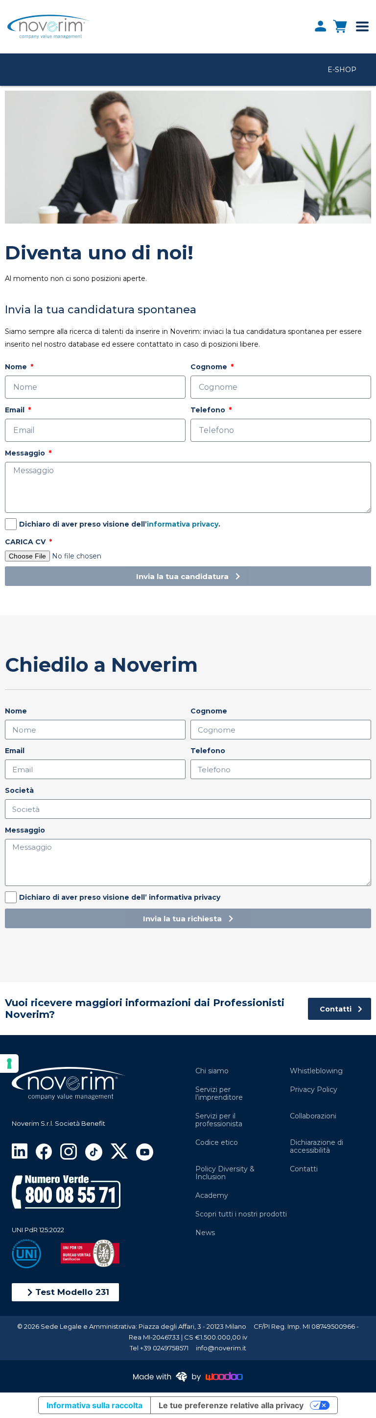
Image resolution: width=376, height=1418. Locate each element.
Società (19, 790)
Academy (211, 1195)
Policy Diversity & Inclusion (225, 1173)
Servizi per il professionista (218, 1120)
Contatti (304, 1169)
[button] (65, 1292)
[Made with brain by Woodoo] (187, 1376)
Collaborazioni (313, 1116)
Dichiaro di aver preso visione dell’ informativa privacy (119, 897)
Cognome (209, 366)
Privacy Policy (313, 1089)
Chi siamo (212, 1071)
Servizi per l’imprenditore (219, 1093)
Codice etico (216, 1142)
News (205, 1233)
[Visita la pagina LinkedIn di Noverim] (19, 1150)
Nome (17, 366)
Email (15, 409)
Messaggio (26, 453)
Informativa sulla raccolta (94, 1405)
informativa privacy (182, 524)
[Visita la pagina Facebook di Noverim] (44, 1150)
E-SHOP (342, 69)
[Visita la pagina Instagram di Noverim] (68, 1150)
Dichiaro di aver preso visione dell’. (119, 524)
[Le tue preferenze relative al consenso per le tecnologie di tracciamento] (9, 1063)
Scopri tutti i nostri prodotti (241, 1214)
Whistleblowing (316, 1071)
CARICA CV (26, 541)
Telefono (208, 409)
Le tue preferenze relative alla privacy (231, 1405)
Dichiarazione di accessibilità (316, 1146)
